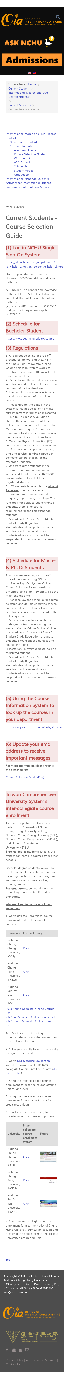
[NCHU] (32, 1337)
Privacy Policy (14, 1360)
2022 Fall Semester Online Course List (30, 1017)
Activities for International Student (28, 183)
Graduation (21, 174)
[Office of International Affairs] (32, 20)
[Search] (58, 17)
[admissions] (32, 61)
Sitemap (50, 1360)
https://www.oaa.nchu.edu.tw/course (30, 338)
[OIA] (32, 1313)
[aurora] (32, 42)
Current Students (21, 146)
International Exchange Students (27, 179)
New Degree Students (24, 142)
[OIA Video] (22, 1349)
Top (8, 1259)
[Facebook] (9, 1349)
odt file (16, 1073)
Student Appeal (24, 170)
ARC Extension (23, 162)
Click (26, 948)
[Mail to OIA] (28, 1349)
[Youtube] (15, 1349)
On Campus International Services (28, 187)
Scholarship (21, 166)
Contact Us (13, 1364)
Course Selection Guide (29, 154)
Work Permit (22, 158)
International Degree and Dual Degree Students (31, 136)
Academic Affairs (25, 150)
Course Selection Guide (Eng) (25, 777)
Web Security (34, 1360)
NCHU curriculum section (33, 1061)
